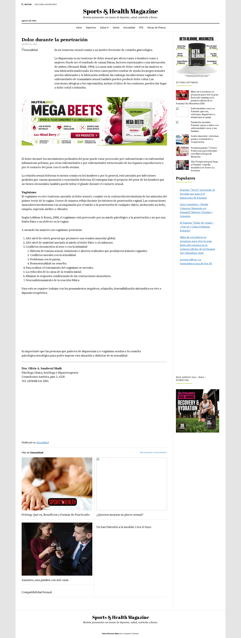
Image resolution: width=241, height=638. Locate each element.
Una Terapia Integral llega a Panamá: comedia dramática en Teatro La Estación (204, 166)
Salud (103, 27)
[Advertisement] (94, 322)
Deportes (91, 27)
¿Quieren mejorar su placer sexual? (119, 514)
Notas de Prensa (156, 27)
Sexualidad (43, 442)
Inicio (79, 27)
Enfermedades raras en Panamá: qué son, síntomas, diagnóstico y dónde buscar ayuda (203, 113)
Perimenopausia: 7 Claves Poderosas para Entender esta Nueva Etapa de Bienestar (204, 152)
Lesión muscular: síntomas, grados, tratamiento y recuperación (205, 138)
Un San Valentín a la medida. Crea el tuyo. (124, 527)
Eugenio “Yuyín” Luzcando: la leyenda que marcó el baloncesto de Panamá (197, 194)
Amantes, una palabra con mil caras (45, 580)
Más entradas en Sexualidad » (153, 452)
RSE (141, 27)
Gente (116, 27)
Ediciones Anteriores (46, 4)
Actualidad (129, 27)
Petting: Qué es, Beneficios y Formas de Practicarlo (56, 514)
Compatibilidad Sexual (37, 592)
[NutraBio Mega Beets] (94, 144)
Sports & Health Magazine (120, 11)
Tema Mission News (111, 633)
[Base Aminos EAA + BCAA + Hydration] (197, 411)
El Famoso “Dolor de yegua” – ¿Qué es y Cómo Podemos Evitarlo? (197, 226)
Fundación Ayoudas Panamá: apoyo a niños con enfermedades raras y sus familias (205, 127)
